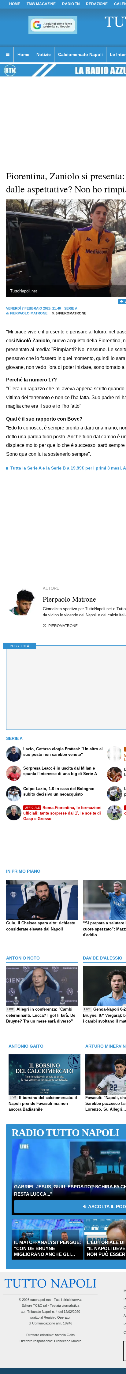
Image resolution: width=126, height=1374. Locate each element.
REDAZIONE (97, 4)
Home (14, 4)
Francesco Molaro (67, 1341)
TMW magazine (41, 4)
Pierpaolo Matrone (28, 313)
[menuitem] (7, 54)
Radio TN (71, 4)
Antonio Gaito (65, 1335)
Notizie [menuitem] (43, 54)
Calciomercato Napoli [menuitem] (80, 54)
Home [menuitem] (23, 54)
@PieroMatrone (70, 313)
